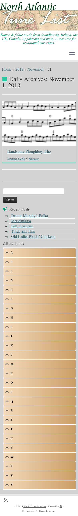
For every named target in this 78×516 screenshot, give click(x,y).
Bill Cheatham (22, 226)
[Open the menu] (72, 53)
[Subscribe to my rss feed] (7, 500)
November (35, 69)
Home (6, 69)
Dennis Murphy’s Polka (29, 216)
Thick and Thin (23, 231)
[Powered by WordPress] (60, 505)
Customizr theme (47, 511)
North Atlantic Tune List (34, 506)
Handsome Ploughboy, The (29, 151)
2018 (19, 69)
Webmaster (33, 158)
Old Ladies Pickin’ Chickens (33, 236)
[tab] (39, 252)
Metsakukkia (21, 221)
